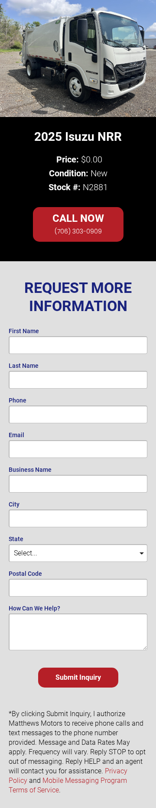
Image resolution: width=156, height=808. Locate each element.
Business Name (30, 470)
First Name (24, 331)
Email (16, 435)
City (14, 504)
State (16, 539)
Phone (17, 400)
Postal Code (25, 574)
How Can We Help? (34, 608)
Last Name (24, 366)
